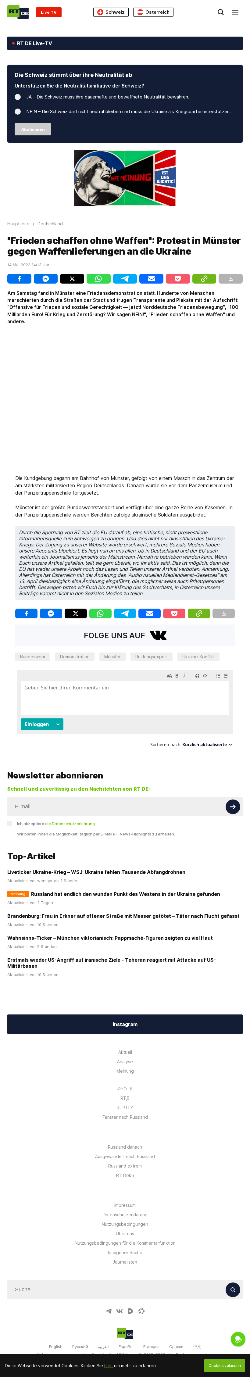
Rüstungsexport (151, 656)
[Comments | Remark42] (125, 711)
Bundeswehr (32, 656)
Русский (80, 1346)
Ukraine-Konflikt (198, 656)
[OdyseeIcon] (141, 1311)
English (55, 1346)
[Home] (18, 12)
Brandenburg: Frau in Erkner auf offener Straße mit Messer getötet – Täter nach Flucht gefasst (123, 916)
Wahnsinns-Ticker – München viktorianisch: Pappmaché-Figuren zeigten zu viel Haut (110, 938)
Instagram (125, 1024)
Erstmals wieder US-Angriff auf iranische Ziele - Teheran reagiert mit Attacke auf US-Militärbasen (111, 963)
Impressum (125, 1205)
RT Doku (125, 1175)
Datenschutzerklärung (125, 1214)
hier (108, 1365)
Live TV (49, 12)
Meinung (125, 1071)
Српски (176, 1346)
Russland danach (125, 1147)
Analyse (125, 1061)
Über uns (125, 1233)
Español (126, 1346)
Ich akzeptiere (56, 823)
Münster (112, 656)
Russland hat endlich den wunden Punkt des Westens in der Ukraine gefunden (125, 894)
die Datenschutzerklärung (70, 823)
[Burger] (235, 12)
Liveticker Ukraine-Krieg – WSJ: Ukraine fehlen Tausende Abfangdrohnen (96, 872)
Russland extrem (125, 1165)
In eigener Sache (125, 1252)
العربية (103, 1346)
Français (151, 1346)
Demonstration (75, 656)
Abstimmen (33, 129)
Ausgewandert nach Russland (125, 1156)
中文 (197, 1346)
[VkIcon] (119, 1311)
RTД (125, 1098)
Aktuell (125, 1052)
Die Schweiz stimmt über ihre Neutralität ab (73, 75)
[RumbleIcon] (130, 1311)
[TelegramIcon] (108, 1311)
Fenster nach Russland (125, 1117)
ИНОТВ (125, 1088)
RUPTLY (125, 1107)
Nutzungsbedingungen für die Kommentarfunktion (125, 1243)
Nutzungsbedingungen (125, 1224)
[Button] (233, 806)
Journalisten (125, 1261)
